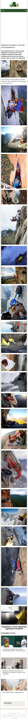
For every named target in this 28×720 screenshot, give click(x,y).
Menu (3, 10)
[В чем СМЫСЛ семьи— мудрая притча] (14, 685)
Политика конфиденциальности (9, 714)
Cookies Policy (14, 718)
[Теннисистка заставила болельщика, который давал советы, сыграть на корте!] (14, 641)
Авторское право (21, 714)
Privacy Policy (23, 716)
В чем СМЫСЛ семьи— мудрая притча (12, 692)
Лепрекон (10, 713)
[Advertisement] (14, 29)
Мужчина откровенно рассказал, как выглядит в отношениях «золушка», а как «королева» (13, 672)
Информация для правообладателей (10, 716)
